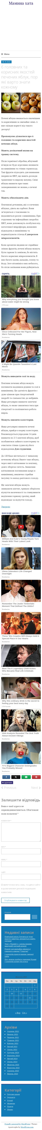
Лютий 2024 (12, 1058)
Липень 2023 (12, 1074)
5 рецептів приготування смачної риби (19, 955)
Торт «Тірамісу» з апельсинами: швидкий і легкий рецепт (18, 945)
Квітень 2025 (12, 1043)
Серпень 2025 (13, 1031)
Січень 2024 (12, 1061)
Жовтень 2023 (13, 1064)
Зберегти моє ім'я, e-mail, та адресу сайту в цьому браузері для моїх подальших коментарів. (20, 888)
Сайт (3, 872)
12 (21, 993)
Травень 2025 (13, 1040)
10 (12, 993)
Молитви (11, 1103)
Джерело (5, 506)
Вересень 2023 (13, 1068)
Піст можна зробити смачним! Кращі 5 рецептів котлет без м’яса (20, 960)
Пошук (8, 912)
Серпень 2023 (13, 1071)
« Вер (17, 1012)
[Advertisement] (21, 31)
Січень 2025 (12, 1049)
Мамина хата (21, 3)
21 (30, 998)
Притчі (10, 1106)
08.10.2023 (6, 62)
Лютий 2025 (12, 1046)
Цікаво (10, 1109)
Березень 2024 (13, 1055)
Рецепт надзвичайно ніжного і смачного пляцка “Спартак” (18, 950)
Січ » (24, 1012)
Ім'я (3, 847)
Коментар (6, 821)
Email (4, 859)
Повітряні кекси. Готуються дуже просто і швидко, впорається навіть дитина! (20, 938)
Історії (10, 1100)
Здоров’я (8, 783)
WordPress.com (27, 1127)
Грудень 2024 (13, 1052)
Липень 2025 (12, 1034)
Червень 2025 (13, 1037)
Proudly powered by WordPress (17, 1124)
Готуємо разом (13, 1094)
